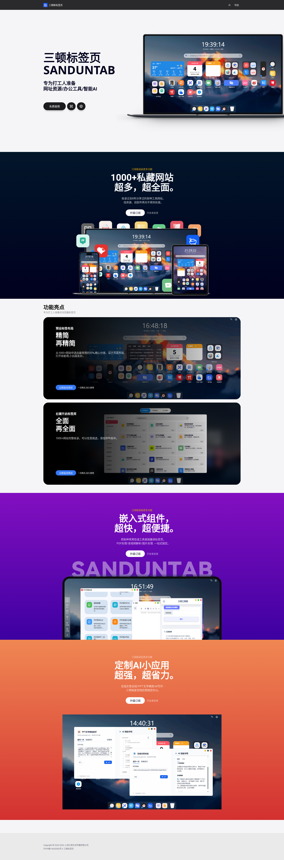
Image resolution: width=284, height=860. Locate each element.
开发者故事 (152, 213)
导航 (236, 5)
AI (229, 5)
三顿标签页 (69, 849)
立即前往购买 (66, 387)
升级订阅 (135, 213)
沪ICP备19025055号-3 (53, 849)
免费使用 (54, 106)
